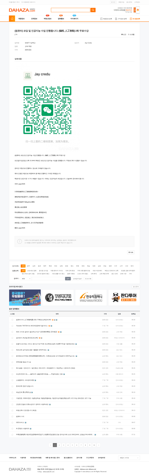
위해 (77, 266)
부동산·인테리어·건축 (111, 270)
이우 (115, 266)
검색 (93, 10)
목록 (131, 252)
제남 (88, 266)
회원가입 (121, 2)
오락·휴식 (94, 273)
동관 (39, 266)
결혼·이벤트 (71, 273)
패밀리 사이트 (124, 458)
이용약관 (23, 457)
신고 (124, 34)
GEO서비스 (20, 422)
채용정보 (21, 18)
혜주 (44, 266)
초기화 (89, 279)
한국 (132, 266)
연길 (104, 266)
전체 (23, 266)
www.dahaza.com (87, 471)
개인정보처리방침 (35, 457)
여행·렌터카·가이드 (57, 270)
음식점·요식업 (43, 270)
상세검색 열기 (77, 279)
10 (94, 445)
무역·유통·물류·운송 (83, 270)
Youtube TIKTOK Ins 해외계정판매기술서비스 (32, 326)
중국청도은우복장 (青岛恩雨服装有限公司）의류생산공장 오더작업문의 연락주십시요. (45, 356)
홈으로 (12, 18)
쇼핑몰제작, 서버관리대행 (25, 380)
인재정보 (34, 18)
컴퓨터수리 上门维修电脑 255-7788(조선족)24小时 (33, 320)
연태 (83, 266)
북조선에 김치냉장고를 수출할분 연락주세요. (31, 350)
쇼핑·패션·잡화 (31, 270)
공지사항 (79, 457)
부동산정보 (47, 18)
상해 (61, 266)
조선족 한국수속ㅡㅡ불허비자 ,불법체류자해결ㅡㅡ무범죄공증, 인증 (39, 374)
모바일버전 (101, 457)
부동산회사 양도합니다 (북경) (26, 410)
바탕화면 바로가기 (29, 2)
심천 (34, 266)
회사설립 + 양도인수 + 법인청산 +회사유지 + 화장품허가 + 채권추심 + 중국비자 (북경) (45, 368)
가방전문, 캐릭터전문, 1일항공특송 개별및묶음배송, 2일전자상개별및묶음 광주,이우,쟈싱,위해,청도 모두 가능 (53, 398)
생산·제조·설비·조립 (28, 273)
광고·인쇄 (114, 273)
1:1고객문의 (90, 457)
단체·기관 (123, 273)
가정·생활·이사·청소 (58, 273)
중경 (66, 266)
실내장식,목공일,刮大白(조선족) (27, 338)
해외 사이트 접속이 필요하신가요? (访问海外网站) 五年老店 (36, 332)
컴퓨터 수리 (20, 416)
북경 (50, 266)
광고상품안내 (68, 457)
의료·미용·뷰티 (97, 270)
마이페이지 (74, 18)
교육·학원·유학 (104, 273)
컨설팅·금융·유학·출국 (128, 270)
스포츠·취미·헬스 (82, 273)
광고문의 (129, 2)
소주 (121, 266)
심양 (99, 266)
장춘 (110, 266)
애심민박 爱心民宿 (22, 392)
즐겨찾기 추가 (14, 2)
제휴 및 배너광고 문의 (53, 457)
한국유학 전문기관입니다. (25, 386)
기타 (130, 273)
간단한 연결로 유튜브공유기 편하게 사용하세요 (32, 404)
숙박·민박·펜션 (70, 270)
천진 (55, 266)
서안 (126, 266)
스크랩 (131, 34)
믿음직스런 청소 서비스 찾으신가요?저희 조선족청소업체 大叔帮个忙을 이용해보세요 (45, 344)
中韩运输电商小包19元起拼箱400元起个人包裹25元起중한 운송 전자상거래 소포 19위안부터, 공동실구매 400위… (55, 434)
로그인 (113, 2)
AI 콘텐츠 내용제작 (23, 428)
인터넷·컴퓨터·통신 (43, 273)
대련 (93, 266)
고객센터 (137, 2)
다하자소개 (12, 457)
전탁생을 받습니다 (22, 362)
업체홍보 (61, 18)
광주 (28, 266)
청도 (72, 266)
